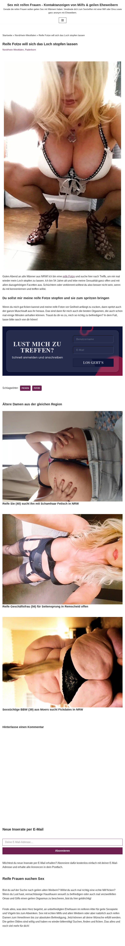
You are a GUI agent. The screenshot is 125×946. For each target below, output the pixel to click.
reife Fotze (69, 276)
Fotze (37, 388)
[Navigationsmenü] (62, 20)
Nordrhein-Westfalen (25, 35)
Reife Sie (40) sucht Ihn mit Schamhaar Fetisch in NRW (40, 503)
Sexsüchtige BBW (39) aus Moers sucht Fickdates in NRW (42, 709)
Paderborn (30, 49)
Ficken (25, 388)
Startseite (7, 35)
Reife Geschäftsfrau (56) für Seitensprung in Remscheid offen (45, 606)
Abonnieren (62, 850)
